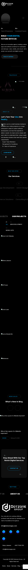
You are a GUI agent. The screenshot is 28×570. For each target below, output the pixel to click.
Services (13, 566)
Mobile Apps (10, 229)
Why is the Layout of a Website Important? (11, 432)
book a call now (8, 56)
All (7, 223)
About (8, 566)
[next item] (17, 408)
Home (4, 566)
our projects (18, 216)
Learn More (7, 152)
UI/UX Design (21, 188)
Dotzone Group (18, 559)
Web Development (16, 223)
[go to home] (7, 4)
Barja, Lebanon (7, 545)
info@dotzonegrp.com (9, 526)
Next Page (13, 487)
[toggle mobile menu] (26, 4)
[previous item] (10, 408)
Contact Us (14, 468)
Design (4, 438)
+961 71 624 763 (19, 545)
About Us (14, 494)
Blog (19, 566)
